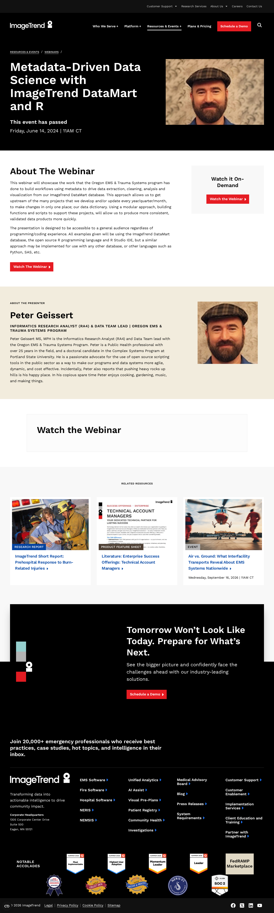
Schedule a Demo (145, 694)
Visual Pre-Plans (143, 800)
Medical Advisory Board (192, 782)
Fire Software (92, 790)
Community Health (145, 820)
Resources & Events (24, 51)
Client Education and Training (243, 820)
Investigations (140, 830)
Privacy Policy (67, 905)
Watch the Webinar (226, 199)
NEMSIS (87, 820)
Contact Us (254, 6)
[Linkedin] (250, 905)
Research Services (193, 6)
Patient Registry (142, 810)
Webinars (52, 51)
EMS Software (92, 780)
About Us (216, 6)
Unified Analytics (143, 780)
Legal (48, 905)
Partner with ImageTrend (236, 834)
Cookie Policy (92, 905)
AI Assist (136, 790)
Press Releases (190, 804)
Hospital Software (96, 800)
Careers (237, 6)
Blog (181, 794)
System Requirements (189, 816)
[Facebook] (233, 905)
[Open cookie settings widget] (7, 906)
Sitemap (114, 905)
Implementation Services (239, 806)
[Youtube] (259, 905)
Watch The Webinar (30, 267)
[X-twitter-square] (241, 905)
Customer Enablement (236, 792)
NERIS (85, 810)
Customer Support (160, 6)
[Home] (31, 25)
